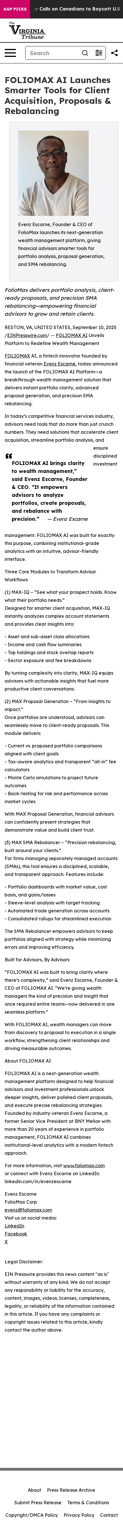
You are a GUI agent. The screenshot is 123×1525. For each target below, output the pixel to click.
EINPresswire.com (27, 335)
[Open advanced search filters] (99, 52)
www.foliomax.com (84, 1165)
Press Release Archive (71, 1490)
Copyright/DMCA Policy (31, 1515)
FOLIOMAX (17, 356)
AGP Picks (15, 9)
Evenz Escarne (59, 364)
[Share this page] (114, 53)
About (34, 1490)
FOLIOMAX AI (72, 335)
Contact (109, 1515)
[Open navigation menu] (10, 53)
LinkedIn (14, 1226)
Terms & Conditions (88, 1502)
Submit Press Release (37, 1502)
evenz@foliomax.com (28, 1210)
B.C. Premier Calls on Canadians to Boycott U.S (64, 9)
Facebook (16, 1234)
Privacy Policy (79, 1515)
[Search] (85, 52)
